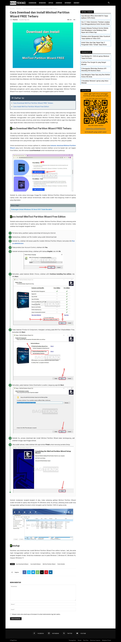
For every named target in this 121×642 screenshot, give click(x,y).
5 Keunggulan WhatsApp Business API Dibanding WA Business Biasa (93, 69)
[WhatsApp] (37, 572)
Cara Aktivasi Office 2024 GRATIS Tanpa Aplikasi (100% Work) (94, 17)
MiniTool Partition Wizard (49, 564)
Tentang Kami (72, 640)
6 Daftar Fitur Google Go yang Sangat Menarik (93, 63)
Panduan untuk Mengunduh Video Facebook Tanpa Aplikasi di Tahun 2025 (95, 37)
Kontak (79, 640)
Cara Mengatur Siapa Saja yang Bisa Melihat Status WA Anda (95, 76)
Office (50, 3)
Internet (68, 3)
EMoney (76, 3)
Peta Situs (85, 640)
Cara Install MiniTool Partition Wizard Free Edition (31, 106)
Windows (42, 3)
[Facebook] (24, 572)
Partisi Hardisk (61, 564)
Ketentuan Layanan (95, 640)
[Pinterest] (46, 572)
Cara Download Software (22, 564)
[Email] (42, 572)
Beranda (12, 8)
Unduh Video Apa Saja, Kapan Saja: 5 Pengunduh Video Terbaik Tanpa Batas (94, 44)
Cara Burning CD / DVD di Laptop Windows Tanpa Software (95, 57)
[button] (108, 3)
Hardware (32, 3)
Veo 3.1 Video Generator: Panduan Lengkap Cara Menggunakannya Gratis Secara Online (95, 23)
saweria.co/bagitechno (96, 128)
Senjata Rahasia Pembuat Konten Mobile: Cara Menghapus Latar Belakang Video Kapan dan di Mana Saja (95, 30)
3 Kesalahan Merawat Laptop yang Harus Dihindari (94, 82)
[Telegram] (33, 572)
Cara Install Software (35, 564)
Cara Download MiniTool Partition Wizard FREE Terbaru (33, 103)
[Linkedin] (50, 572)
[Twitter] (29, 572)
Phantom (15, 19)
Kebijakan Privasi (106, 640)
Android (59, 3)
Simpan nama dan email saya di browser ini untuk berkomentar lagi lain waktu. (36, 614)
